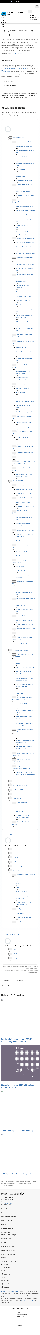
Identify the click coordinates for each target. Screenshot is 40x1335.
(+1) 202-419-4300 (6, 1203)
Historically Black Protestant (20, 650)
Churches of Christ (21, 347)
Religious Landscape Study (15, 13)
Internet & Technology (8, 1246)
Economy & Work (6, 1238)
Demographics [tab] (6, 980)
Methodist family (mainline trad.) (25, 498)
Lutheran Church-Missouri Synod (25, 242)
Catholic (15, 781)
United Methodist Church (23, 502)
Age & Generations (7, 1228)
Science (3, 1242)
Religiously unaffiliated (12, 935)
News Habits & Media (8, 1250)
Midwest (5, 68)
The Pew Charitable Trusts (28, 1300)
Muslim (15, 853)
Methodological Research (9, 1254)
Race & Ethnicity (6, 1220)
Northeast (12, 68)
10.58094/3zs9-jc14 (9, 1185)
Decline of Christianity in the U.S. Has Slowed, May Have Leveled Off (17, 1040)
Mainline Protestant (18, 480)
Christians (8, 123)
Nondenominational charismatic (24, 215)
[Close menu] (30, 11)
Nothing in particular (18, 958)
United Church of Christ (22, 605)
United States (5, 71)
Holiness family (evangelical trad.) (25, 384)
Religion (3, 1224)
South (18, 68)
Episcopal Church (21, 566)
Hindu (14, 862)
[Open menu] (37, 6)
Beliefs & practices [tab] (19, 980)
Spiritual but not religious (23, 892)
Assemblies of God (21, 281)
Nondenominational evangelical (24, 206)
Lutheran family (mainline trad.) (25, 530)
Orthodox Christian (18, 789)
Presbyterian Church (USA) (23, 551)
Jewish (14, 849)
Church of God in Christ (22, 736)
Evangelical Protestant (19, 137)
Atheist (15, 949)
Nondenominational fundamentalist (25, 210)
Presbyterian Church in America (25, 264)
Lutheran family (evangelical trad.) (25, 238)
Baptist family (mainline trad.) (24, 485)
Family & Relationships (8, 1235)
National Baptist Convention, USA (25, 667)
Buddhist (15, 857)
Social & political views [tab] (8, 986)
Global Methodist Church (23, 191)
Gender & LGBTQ (6, 1232)
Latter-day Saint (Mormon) (20, 785)
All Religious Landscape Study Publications (19, 1173)
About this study (17, 53)
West (24, 68)
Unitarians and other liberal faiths (25, 874)
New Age (18, 909)
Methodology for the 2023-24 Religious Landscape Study (17, 1086)
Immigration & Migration (9, 1217)
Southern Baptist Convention (24, 146)
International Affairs (7, 1213)
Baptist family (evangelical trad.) (25, 142)
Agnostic (15, 953)
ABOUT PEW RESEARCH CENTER (9, 1291)
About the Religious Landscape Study (17, 1130)
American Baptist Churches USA (25, 489)
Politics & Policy (6, 1209)
